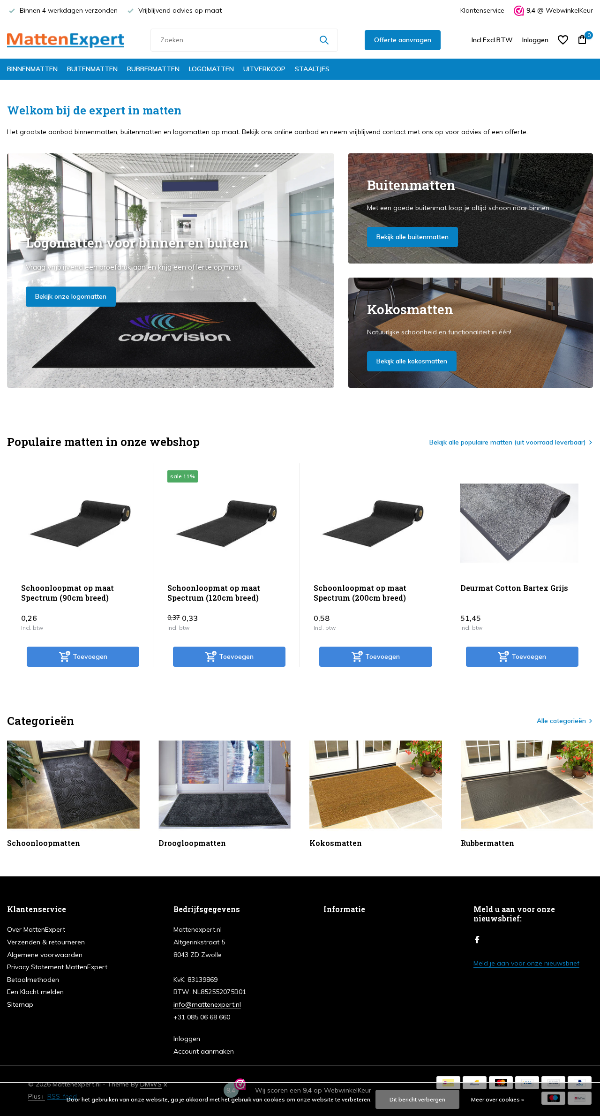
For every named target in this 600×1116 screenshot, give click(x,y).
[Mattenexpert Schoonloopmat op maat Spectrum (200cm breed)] (373, 523)
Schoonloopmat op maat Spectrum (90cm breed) (67, 593)
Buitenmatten (92, 69)
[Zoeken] (324, 40)
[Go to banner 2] (470, 208)
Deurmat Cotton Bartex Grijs (514, 588)
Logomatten (211, 69)
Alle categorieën (561, 720)
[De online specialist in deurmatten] (65, 40)
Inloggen (186, 1038)
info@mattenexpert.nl (207, 1004)
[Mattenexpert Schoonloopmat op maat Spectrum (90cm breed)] (80, 523)
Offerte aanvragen (402, 40)
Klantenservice (482, 10)
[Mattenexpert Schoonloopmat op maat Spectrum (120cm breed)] (226, 523)
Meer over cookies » (497, 1099)
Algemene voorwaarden (44, 954)
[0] (580, 40)
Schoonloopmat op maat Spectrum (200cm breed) (360, 593)
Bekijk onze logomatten (70, 296)
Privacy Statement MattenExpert (57, 967)
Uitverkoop (264, 69)
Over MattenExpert (36, 929)
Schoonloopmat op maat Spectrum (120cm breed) (213, 593)
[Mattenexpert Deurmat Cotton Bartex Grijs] (519, 523)
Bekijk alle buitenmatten (412, 237)
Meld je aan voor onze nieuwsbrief (526, 963)
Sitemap (20, 1004)
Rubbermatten (153, 69)
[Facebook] (477, 940)
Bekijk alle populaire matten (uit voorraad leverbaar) (507, 442)
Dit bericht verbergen (417, 1099)
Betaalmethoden (33, 979)
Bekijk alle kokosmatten (411, 361)
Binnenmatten (32, 69)
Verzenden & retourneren (46, 942)
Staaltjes (312, 69)
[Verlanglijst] (563, 40)
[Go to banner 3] (470, 333)
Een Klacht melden (35, 992)
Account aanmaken (203, 1051)
